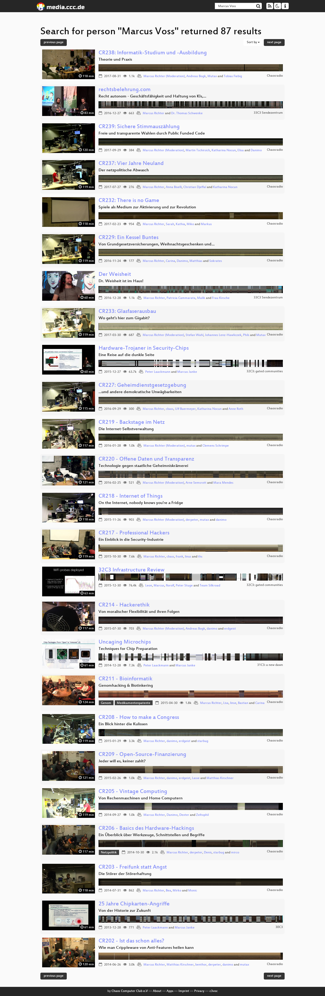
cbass (169, 409)
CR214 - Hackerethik (124, 605)
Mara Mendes (223, 483)
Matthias (195, 261)
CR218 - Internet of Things (130, 496)
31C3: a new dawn (270, 665)
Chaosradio (275, 76)
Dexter (184, 815)
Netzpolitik (109, 852)
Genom (106, 703)
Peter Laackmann (157, 372)
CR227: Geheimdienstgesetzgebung (142, 385)
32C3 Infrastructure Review (132, 570)
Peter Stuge (184, 585)
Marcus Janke (187, 372)
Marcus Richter (153, 113)
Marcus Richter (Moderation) (164, 76)
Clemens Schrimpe (215, 446)
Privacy (199, 991)
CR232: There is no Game (129, 201)
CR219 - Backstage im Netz (132, 422)
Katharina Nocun (224, 150)
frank (179, 557)
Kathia (180, 224)
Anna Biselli (174, 187)
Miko (190, 224)
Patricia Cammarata (181, 298)
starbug (202, 741)
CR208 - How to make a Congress (139, 718)
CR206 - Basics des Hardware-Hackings (146, 828)
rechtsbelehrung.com (125, 90)
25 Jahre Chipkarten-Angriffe (134, 904)
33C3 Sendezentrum (268, 113)
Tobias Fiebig (233, 76)
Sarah (170, 224)
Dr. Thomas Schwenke (187, 113)
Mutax (212, 76)
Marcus (159, 585)
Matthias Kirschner (220, 778)
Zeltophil (202, 815)
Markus (206, 224)
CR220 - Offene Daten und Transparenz (146, 459)
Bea (168, 890)
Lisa (226, 703)
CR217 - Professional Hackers (134, 533)
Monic (192, 890)
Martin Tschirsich (198, 150)
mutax (191, 446)
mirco (235, 852)
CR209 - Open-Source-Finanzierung (142, 755)
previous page (53, 42)
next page (274, 42)
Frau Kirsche (221, 298)
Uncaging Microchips (125, 642)
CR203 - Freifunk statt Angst (133, 867)
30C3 (279, 927)
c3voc (213, 991)
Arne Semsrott (196, 483)
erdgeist (230, 629)
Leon (148, 585)
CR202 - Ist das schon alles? (131, 941)
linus (188, 557)
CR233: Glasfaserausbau (127, 312)
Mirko (177, 890)
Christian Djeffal (194, 187)
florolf (170, 585)
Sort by (252, 42)
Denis (208, 852)
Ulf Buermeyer (185, 409)
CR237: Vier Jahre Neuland (131, 164)
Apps (170, 991)
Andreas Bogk (196, 76)
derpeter (192, 520)
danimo (221, 520)
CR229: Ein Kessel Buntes (128, 238)
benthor (201, 965)
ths (200, 557)
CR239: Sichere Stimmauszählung (139, 127)
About (157, 991)
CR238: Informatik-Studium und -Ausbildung (153, 53)
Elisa (240, 150)
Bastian (243, 703)
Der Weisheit (115, 275)
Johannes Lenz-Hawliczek (223, 335)
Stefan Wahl (194, 335)
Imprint (183, 991)
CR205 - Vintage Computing (133, 792)
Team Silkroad (210, 585)
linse (233, 703)
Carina (170, 261)
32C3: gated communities (265, 371)
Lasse (196, 778)
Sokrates (215, 261)
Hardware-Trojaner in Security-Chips (144, 348)
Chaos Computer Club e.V (129, 991)
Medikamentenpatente (133, 703)
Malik (201, 298)
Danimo (256, 150)
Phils (246, 335)
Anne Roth (236, 409)
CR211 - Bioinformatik (125, 679)
